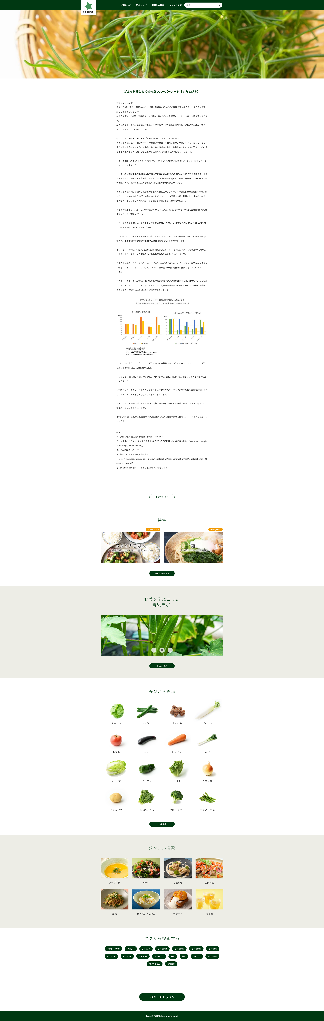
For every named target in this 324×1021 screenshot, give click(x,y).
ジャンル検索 (175, 5)
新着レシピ (126, 5)
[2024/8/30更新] (130, 547)
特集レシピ (141, 5)
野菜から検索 (158, 5)
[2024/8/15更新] (193, 547)
